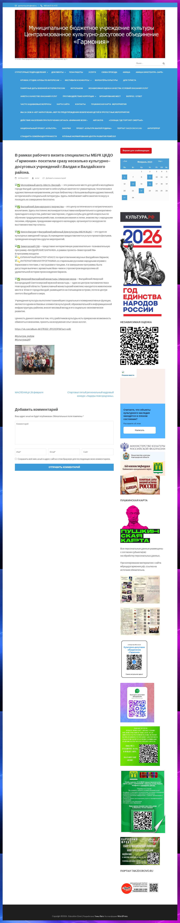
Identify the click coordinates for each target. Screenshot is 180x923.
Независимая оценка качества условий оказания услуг (118, 88)
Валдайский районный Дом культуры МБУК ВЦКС (65, 231)
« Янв (125, 161)
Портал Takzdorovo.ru (129, 128)
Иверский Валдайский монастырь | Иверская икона (48, 278)
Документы (57, 72)
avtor (37, 178)
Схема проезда (109, 72)
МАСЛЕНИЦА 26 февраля (29, 392)
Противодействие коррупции (78, 96)
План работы (76, 72)
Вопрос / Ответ (134, 96)
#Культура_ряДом (24, 336)
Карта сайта (63, 104)
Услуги (92, 72)
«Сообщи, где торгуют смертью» (126, 120)
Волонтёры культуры (106, 80)
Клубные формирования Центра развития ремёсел (89, 136)
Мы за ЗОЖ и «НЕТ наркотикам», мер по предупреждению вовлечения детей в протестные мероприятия (74, 112)
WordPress (123, 916)
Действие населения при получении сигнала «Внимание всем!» (53, 120)
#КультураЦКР (23, 339)
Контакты (80, 104)
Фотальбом (76, 88)
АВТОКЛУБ (98, 120)
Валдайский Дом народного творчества (42, 206)
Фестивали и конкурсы (77, 80)
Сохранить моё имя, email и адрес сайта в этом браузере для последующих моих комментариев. (64, 459)
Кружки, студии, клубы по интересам (39, 80)
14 (133, 184)
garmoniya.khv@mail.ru (27, 5)
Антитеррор (153, 128)
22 (141, 191)
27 (124, 198)
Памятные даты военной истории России (42, 88)
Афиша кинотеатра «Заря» (149, 72)
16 (150, 184)
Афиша (126, 72)
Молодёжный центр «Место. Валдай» (41, 184)
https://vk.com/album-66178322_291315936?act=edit (43, 328)
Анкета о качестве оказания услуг (38, 96)
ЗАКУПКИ (66, 128)
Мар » (160, 161)
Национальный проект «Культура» (38, 128)
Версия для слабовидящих (136, 150)
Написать (139, 430)
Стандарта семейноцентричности (38, 136)
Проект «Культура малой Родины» (94, 128)
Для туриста (129, 80)
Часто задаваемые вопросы (35, 104)
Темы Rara (99, 916)
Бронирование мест (110, 96)
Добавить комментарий (56, 178)
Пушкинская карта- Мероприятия (109, 104)
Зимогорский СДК (30, 246)
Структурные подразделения (30, 72)
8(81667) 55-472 (50, 5)
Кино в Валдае (29, 231)
